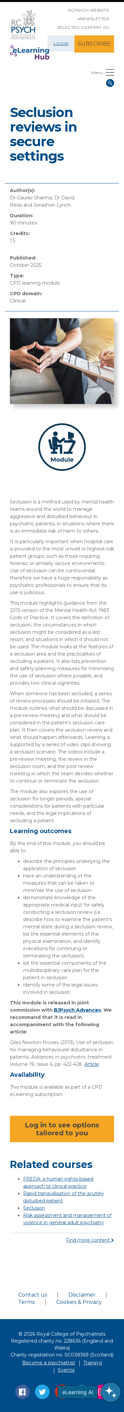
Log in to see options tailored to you (62, 1129)
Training (92, 1363)
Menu (97, 72)
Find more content (88, 1240)
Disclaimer (82, 1295)
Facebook (22, 1392)
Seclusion (34, 1208)
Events (66, 1370)
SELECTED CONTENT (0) (83, 27)
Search (110, 83)
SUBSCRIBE (94, 44)
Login (61, 43)
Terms (26, 1302)
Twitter (42, 1392)
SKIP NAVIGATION (63, 7)
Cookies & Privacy (79, 1302)
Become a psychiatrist (48, 1363)
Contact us (32, 1295)
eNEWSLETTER (93, 18)
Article (91, 1064)
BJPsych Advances (77, 1010)
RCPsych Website (88, 10)
